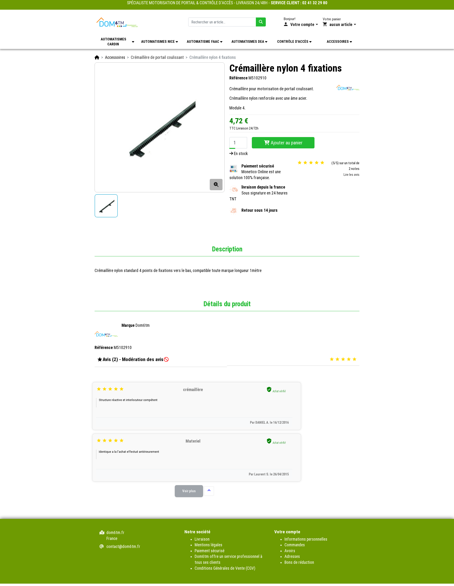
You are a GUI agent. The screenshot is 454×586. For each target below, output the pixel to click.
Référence (238, 78)
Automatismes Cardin (113, 41)
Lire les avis (351, 174)
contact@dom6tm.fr (123, 546)
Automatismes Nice (158, 41)
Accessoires (338, 41)
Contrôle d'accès (293, 41)
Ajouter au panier (286, 143)
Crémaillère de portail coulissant (157, 57)
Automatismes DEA (248, 41)
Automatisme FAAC (203, 41)
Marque (128, 325)
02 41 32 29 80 (314, 2)
